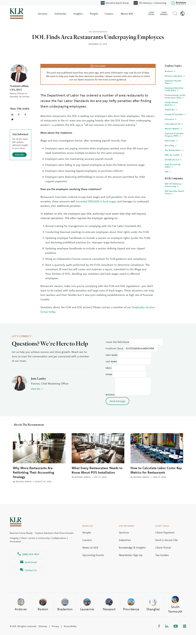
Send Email (31, 562)
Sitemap (42, 626)
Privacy (55, 626)
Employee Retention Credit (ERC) (174, 89)
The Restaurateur (173, 150)
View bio (35, 388)
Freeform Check (114, 348)
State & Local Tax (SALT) (173, 165)
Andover (21, 609)
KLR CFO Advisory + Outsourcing (174, 184)
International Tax (173, 124)
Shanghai (153, 609)
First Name (112, 355)
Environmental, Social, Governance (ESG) (175, 96)
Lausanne (87, 609)
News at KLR (90, 547)
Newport (109, 609)
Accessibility (70, 626)
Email (109, 368)
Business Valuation (174, 76)
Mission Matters (172, 128)
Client (151, 13)
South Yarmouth (175, 609)
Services (43, 13)
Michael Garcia (24, 481)
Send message (117, 401)
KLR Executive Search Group (174, 192)
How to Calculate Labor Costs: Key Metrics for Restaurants (156, 470)
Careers (109, 13)
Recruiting (170, 145)
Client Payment (164, 532)
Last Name (111, 361)
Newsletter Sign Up (130, 555)
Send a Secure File (166, 540)
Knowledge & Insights (132, 547)
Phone (109, 374)
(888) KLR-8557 (30, 554)
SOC (167, 171)
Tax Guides (162, 555)
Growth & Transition (174, 114)
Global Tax (170, 109)
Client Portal (163, 547)
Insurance (169, 119)
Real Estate (170, 140)
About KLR (127, 13)
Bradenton (65, 609)
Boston (43, 609)
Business (169, 71)
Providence (131, 609)
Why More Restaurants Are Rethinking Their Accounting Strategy (33, 472)
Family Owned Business (171, 103)
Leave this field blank (117, 341)
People (94, 13)
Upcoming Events (93, 555)
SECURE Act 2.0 (172, 159)
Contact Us (31, 570)
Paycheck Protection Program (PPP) (174, 134)
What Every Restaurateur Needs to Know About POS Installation (97, 470)
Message (110, 395)
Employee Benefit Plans (173, 81)
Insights (78, 13)
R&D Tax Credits (172, 155)
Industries (61, 13)
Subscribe (19, 154)
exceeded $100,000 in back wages (96, 201)
